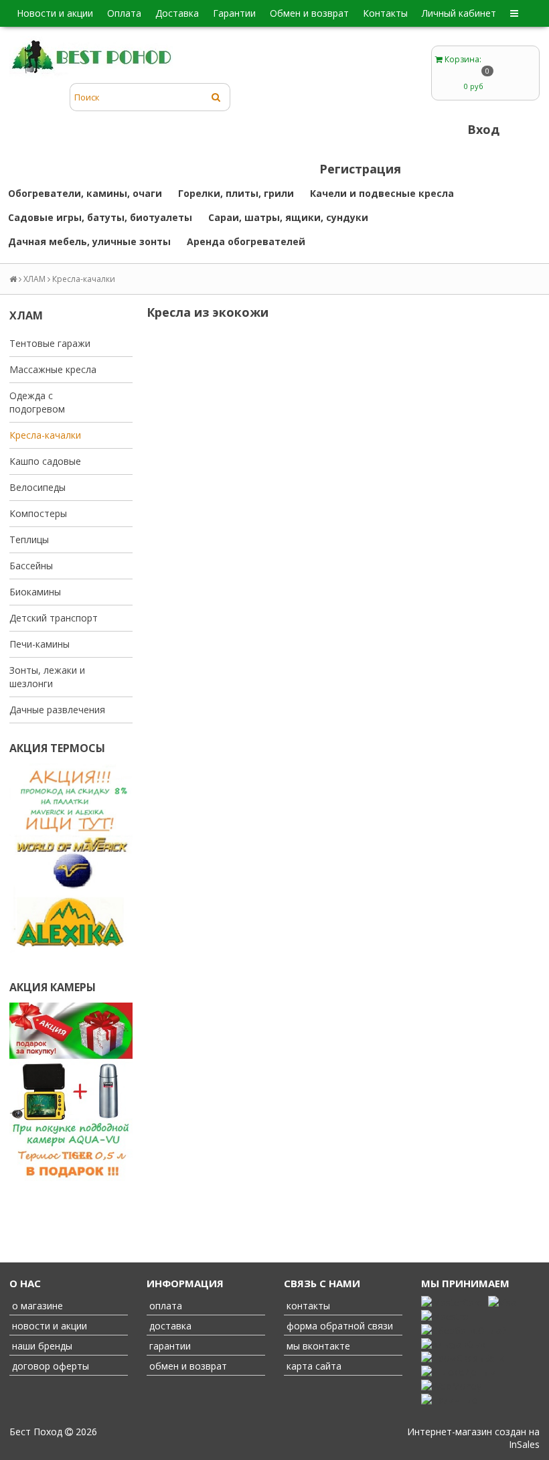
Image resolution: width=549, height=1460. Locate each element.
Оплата (124, 13)
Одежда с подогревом (37, 402)
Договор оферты (49, 1366)
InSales (524, 1444)
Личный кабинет (459, 13)
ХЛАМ (34, 279)
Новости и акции (55, 13)
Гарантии (234, 13)
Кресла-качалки (45, 435)
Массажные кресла (52, 369)
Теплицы (29, 539)
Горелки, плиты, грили (236, 193)
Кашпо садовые (45, 461)
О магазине (36, 1305)
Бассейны (31, 565)
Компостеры (38, 513)
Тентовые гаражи (49, 343)
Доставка (177, 13)
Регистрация (360, 169)
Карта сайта (312, 1366)
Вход (483, 129)
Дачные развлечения (57, 709)
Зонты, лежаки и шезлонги (47, 677)
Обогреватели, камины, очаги (85, 193)
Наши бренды (40, 1345)
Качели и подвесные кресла (382, 193)
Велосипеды (37, 487)
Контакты (385, 13)
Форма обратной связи (338, 1325)
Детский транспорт (53, 617)
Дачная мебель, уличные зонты (89, 241)
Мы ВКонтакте (317, 1345)
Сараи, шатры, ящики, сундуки (288, 217)
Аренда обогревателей (246, 241)
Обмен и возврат (309, 13)
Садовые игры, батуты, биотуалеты (100, 217)
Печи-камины (39, 644)
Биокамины (35, 591)
